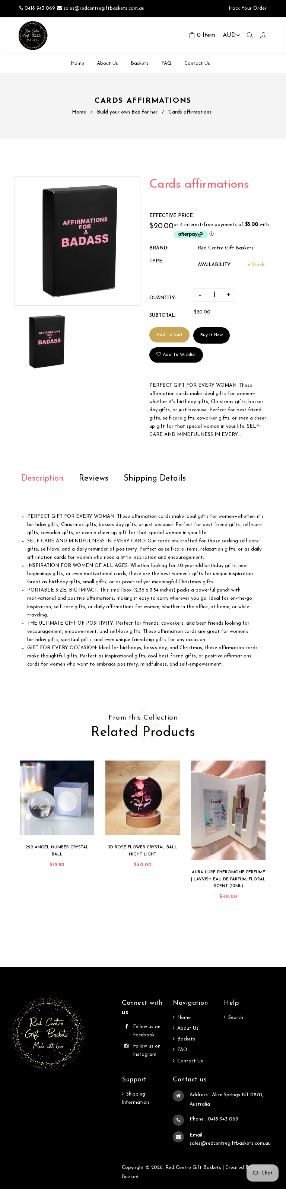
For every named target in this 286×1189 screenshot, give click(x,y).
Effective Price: (171, 215)
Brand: (158, 248)
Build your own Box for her (127, 112)
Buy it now (211, 335)
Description (43, 478)
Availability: (215, 264)
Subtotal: (162, 315)
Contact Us (190, 1061)
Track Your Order (246, 8)
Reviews (93, 478)
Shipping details (155, 478)
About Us (187, 1028)
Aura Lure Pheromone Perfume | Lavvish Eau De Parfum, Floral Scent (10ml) (228, 879)
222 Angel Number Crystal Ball (57, 851)
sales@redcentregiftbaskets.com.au (103, 8)
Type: (156, 261)
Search (235, 1017)
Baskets (186, 1039)
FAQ (182, 1050)
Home (79, 112)
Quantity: (162, 298)
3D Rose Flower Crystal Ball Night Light (142, 851)
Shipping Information (135, 1098)
